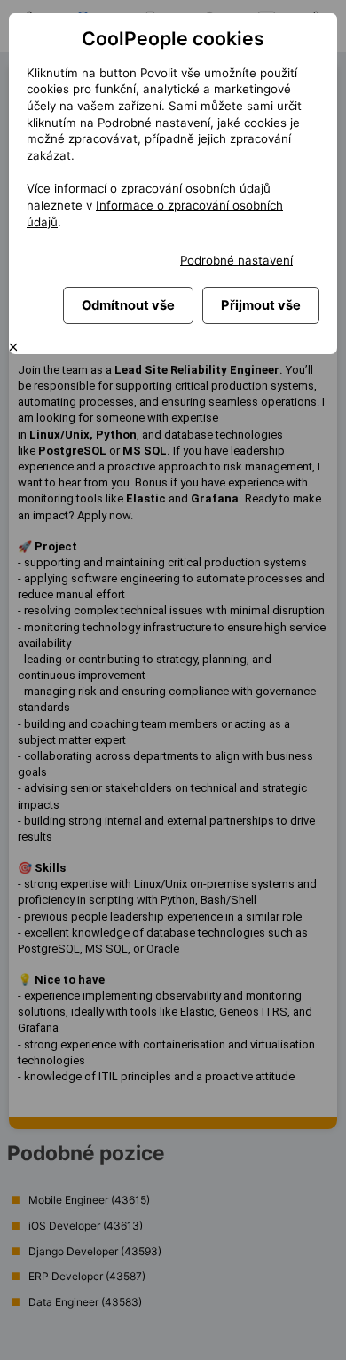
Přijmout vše (261, 305)
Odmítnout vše (128, 305)
